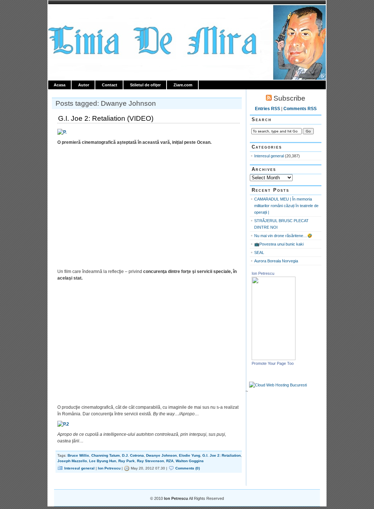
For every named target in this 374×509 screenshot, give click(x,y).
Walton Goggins (190, 461)
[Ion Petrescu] (273, 358)
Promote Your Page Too (273, 363)
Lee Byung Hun (102, 461)
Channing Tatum (105, 455)
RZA (169, 461)
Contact (109, 85)
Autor (83, 85)
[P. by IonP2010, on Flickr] (61, 132)
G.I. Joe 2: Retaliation (221, 455)
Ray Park (126, 461)
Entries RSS (267, 108)
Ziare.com (182, 85)
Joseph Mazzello (72, 461)
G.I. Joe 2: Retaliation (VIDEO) (105, 118)
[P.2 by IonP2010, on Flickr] (63, 424)
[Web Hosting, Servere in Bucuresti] (278, 385)
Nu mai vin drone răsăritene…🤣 (283, 235)
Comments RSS (300, 108)
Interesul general (79, 468)
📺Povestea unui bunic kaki (279, 244)
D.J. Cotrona (133, 455)
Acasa (59, 85)
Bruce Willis (78, 455)
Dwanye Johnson (161, 455)
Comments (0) (187, 468)
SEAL (259, 252)
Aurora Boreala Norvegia (276, 261)
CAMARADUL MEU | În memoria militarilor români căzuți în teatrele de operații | (286, 205)
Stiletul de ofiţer (145, 85)
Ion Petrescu (80, 13)
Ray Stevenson (150, 461)
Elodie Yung (189, 455)
